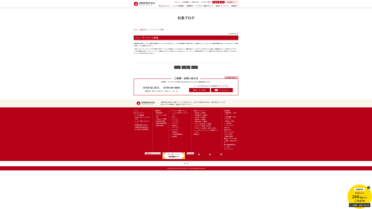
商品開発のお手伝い (141, 125)
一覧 (186, 67)
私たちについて (164, 6)
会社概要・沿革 (230, 117)
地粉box (175, 132)
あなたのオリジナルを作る (142, 118)
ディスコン (176, 127)
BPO (173, 117)
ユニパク (175, 119)
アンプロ (175, 121)
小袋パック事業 (161, 119)
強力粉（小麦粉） (201, 113)
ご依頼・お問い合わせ (230, 141)
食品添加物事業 (161, 123)
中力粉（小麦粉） (201, 117)
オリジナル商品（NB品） (203, 126)
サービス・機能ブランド (204, 6)
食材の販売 (160, 125)
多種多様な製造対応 (141, 127)
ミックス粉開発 (178, 6)
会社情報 (186, 2)
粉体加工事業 (160, 121)
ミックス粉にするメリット (142, 122)
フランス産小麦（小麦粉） (203, 124)
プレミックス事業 (161, 116)
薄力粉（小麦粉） (201, 119)
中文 (222, 2)
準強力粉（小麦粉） (201, 115)
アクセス (228, 119)
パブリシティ (229, 125)
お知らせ (227, 127)
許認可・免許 (229, 121)
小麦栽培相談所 (177, 134)
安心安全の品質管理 (141, 129)
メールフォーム (224, 90)
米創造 (174, 136)
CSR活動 (228, 123)
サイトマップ (228, 149)
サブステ (175, 123)
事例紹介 (234, 6)
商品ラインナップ (222, 6)
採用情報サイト (232, 2)
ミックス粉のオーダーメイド (180, 113)
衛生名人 (175, 125)
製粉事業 (159, 113)
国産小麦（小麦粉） (201, 121)
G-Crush (175, 130)
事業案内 (190, 6)
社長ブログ (195, 2)
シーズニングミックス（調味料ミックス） (206, 131)
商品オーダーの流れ (199, 90)
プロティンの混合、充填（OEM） (206, 128)
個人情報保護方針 (230, 145)
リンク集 (227, 147)
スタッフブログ (229, 132)
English (215, 2)
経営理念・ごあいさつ (231, 113)
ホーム (177, 2)
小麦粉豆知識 (228, 136)
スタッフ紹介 (206, 2)
